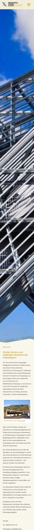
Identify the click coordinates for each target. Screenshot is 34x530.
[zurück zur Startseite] (12, 4)
